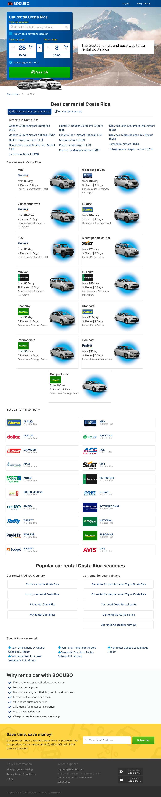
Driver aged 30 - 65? (26, 62)
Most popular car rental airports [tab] (31, 111)
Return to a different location (31, 33)
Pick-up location (18, 22)
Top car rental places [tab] (69, 111)
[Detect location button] (66, 27)
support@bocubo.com (70, 769)
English (125, 3)
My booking (144, 3)
